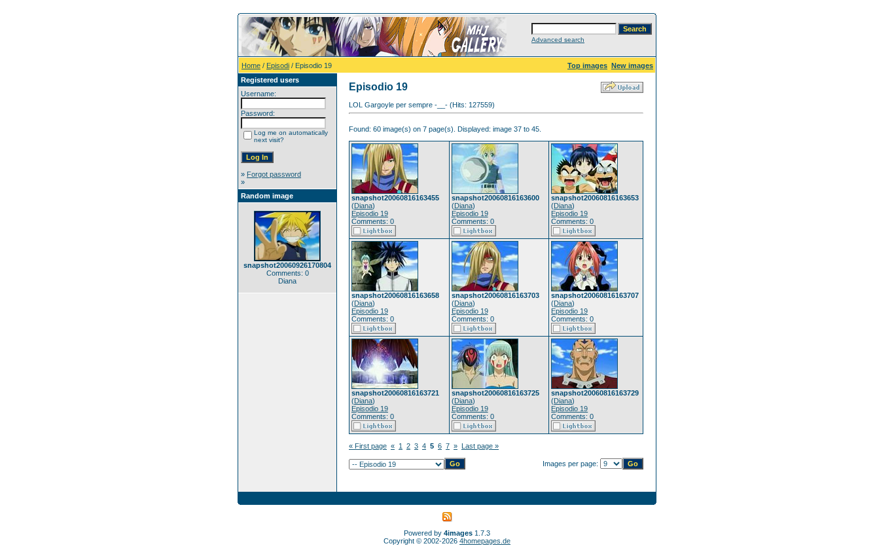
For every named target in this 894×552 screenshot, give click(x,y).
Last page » (480, 446)
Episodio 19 (369, 213)
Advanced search (557, 39)
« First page (368, 446)
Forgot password (274, 174)
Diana (363, 206)
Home (250, 65)
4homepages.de (484, 541)
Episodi (277, 65)
